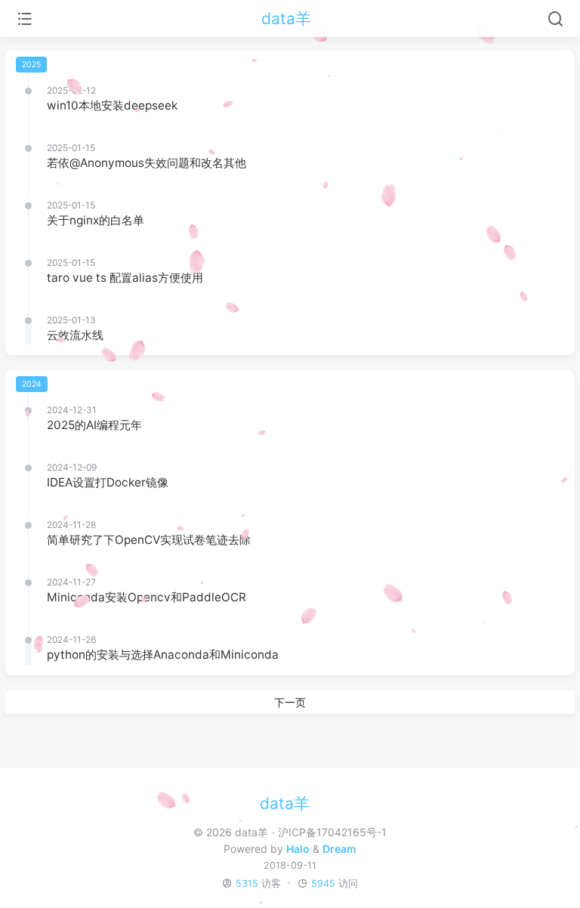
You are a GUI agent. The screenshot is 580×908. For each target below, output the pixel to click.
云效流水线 (75, 335)
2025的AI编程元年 (94, 425)
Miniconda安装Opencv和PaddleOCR (146, 597)
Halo (298, 848)
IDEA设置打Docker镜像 (107, 482)
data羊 (286, 18)
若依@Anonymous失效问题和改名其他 (146, 163)
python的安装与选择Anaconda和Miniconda (163, 654)
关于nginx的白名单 (95, 220)
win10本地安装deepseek (112, 105)
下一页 (290, 702)
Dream (339, 848)
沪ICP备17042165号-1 (332, 832)
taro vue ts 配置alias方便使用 (125, 277)
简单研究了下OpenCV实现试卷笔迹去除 (149, 540)
